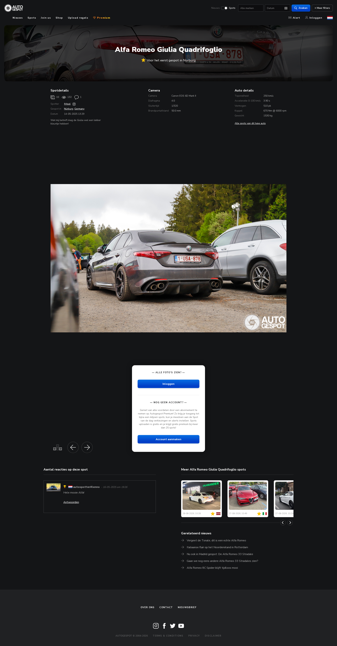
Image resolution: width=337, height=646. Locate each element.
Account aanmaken (168, 439)
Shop (59, 17)
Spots (232, 8)
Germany (79, 108)
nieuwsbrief (187, 607)
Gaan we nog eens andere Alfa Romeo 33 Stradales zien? (222, 561)
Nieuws (215, 8)
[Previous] (282, 522)
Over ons (147, 607)
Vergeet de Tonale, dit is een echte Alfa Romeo (216, 540)
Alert (296, 17)
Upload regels (78, 17)
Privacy (194, 635)
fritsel (67, 104)
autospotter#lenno (86, 487)
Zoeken (303, 8)
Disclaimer (213, 635)
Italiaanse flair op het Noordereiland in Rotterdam (217, 547)
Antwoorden (71, 502)
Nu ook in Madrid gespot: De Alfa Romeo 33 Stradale (220, 554)
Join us (46, 17)
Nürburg (68, 108)
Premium (103, 17)
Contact (166, 607)
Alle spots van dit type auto (250, 123)
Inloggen (315, 17)
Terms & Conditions (168, 635)
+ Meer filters (322, 8)
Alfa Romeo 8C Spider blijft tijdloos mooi (212, 568)
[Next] (289, 522)
